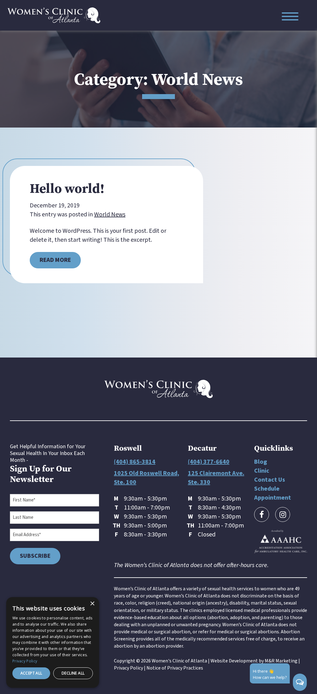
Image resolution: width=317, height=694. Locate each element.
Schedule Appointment (272, 493)
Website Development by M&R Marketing (254, 660)
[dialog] (52, 642)
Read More (55, 260)
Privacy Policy (128, 668)
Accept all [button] (31, 673)
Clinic (261, 470)
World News (109, 214)
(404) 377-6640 (208, 462)
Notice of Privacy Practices (174, 668)
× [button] (92, 603)
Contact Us (269, 479)
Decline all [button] (73, 673)
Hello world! (67, 188)
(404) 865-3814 (134, 462)
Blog (260, 462)
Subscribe (35, 556)
